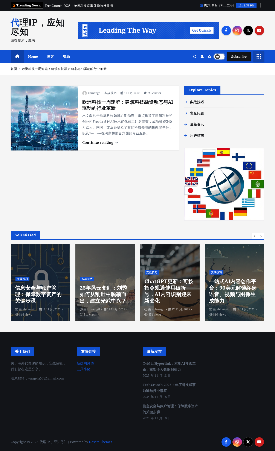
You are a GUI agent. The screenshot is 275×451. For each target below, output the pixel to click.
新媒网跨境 (85, 363)
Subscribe (239, 56)
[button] (255, 236)
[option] (40, 282)
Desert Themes (100, 441)
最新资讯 (197, 124)
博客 (50, 56)
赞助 (66, 56)
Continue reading (98, 142)
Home (33, 56)
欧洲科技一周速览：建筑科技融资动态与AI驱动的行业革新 (64, 69)
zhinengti (94, 93)
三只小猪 (84, 369)
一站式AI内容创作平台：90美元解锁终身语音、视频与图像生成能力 (233, 291)
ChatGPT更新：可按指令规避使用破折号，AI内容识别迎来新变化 (169, 291)
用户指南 (197, 135)
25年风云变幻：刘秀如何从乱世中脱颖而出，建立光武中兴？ (103, 294)
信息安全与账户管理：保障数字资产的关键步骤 (38, 294)
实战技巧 (110, 93)
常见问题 (197, 113)
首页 (14, 69)
